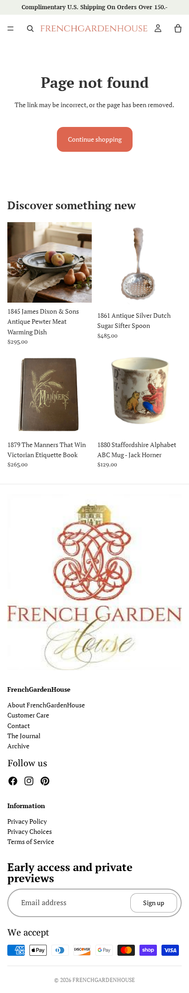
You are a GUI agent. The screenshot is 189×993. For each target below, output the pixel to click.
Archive (18, 746)
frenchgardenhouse (103, 979)
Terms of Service (30, 842)
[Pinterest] (44, 780)
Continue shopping (95, 139)
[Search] (30, 28)
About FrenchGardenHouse (46, 704)
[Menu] (10, 28)
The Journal (23, 735)
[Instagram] (28, 780)
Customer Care (28, 715)
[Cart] (178, 28)
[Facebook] (12, 780)
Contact (18, 725)
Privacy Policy (27, 821)
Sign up (153, 902)
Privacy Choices (29, 831)
